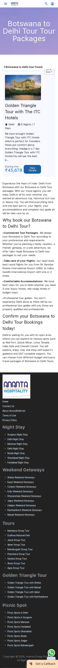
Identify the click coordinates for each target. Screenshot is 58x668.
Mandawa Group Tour (18, 530)
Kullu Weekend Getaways (20, 491)
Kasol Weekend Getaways (20, 482)
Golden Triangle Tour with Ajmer (23, 592)
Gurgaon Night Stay (17, 434)
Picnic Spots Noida (17, 636)
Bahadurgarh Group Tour (20, 549)
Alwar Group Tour (16, 563)
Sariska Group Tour (17, 558)
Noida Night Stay (16, 453)
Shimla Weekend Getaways (21, 477)
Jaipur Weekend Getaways (20, 500)
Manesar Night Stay (17, 444)
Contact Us (8, 406)
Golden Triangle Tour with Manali (24, 587)
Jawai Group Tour (16, 540)
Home (5, 401)
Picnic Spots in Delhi (17, 612)
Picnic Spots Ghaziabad (19, 631)
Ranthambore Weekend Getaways (24, 510)
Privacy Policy (9, 420)
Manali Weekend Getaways (21, 514)
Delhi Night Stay (15, 439)
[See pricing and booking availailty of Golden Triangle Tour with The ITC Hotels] (23, 99)
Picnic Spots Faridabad (19, 626)
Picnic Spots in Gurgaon (19, 617)
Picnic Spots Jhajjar (17, 640)
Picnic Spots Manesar (18, 622)
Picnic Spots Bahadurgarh (20, 645)
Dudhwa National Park (18, 535)
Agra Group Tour (15, 568)
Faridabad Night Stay (18, 462)
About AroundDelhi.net (13, 411)
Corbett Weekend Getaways (21, 487)
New (48, 72)
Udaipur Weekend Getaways (21, 505)
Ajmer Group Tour (16, 544)
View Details (32, 169)
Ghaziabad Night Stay (18, 458)
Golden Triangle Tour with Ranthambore (27, 596)
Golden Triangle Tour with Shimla (24, 582)
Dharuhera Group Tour (18, 554)
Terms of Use (9, 415)
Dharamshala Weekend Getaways (24, 496)
